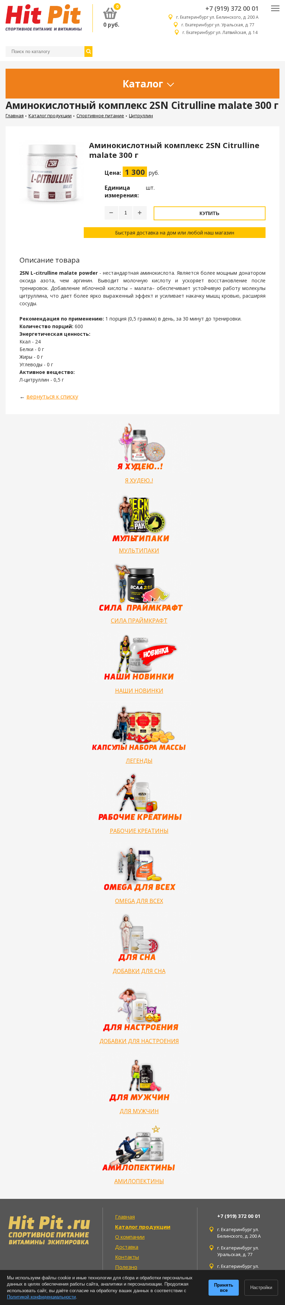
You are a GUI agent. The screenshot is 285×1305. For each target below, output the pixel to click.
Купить (209, 213)
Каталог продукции (50, 115)
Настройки (261, 1287)
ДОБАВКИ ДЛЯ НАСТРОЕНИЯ (139, 1041)
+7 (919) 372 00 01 (232, 8)
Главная (15, 115)
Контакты (127, 1256)
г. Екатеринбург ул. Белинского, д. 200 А (217, 17)
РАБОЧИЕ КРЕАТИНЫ (139, 831)
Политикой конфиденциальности (41, 1296)
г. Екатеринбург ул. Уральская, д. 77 (220, 25)
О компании (130, 1236)
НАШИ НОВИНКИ (139, 690)
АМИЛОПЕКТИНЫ (139, 1181)
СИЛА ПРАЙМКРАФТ (139, 620)
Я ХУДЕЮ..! (139, 480)
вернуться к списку (52, 396)
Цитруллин (141, 115)
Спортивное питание (100, 115)
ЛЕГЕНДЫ (139, 761)
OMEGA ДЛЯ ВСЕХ (139, 901)
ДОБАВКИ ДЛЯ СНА (139, 971)
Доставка (126, 1246)
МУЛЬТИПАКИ (139, 550)
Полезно (126, 1266)
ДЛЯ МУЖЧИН (139, 1111)
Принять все (223, 1287)
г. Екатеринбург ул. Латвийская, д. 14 (220, 32)
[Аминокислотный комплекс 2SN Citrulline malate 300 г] (51, 189)
